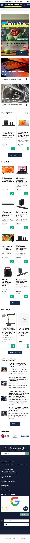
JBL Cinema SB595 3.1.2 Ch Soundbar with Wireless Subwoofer (21, 282)
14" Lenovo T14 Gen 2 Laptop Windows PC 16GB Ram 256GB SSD (21, 181)
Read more (11, 375)
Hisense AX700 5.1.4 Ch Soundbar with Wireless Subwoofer (8, 134)
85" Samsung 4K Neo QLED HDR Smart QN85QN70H (8, 180)
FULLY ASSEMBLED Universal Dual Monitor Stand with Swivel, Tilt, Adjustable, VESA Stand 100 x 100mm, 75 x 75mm (8, 331)
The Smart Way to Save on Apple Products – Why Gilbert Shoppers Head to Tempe (18, 409)
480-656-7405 (7, 477)
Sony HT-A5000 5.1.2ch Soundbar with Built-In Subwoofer (7, 215)
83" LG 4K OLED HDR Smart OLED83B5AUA (7, 248)
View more (23, 514)
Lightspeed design (14, 540)
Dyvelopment (23, 540)
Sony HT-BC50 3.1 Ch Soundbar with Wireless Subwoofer (21, 215)
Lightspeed (6, 540)
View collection (14, 155)
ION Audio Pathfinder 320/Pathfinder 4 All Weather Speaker (7, 282)
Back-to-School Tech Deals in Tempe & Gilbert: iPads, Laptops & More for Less (18, 379)
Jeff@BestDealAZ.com (9, 481)
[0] (28, 5)
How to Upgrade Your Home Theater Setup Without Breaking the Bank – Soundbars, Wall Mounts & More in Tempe (18, 394)
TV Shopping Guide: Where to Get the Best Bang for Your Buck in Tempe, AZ (18, 365)
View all (14, 303)
